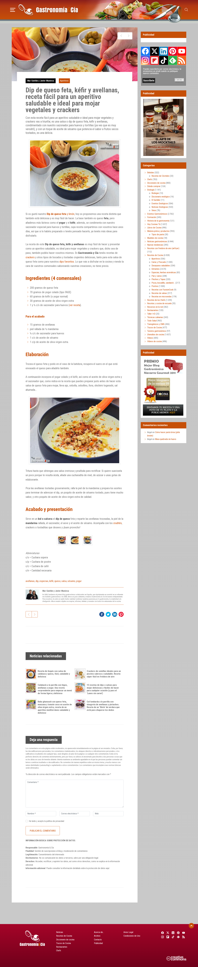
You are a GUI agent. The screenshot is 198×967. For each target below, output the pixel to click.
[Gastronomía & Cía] (48, 9)
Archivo (97, 936)
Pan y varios (157, 276)
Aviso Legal (128, 932)
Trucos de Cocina (154, 327)
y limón (60, 214)
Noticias (59, 932)
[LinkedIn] (173, 933)
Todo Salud (152, 320)
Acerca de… (99, 932)
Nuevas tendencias (155, 245)
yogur (79, 581)
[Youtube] (183, 933)
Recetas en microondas (161, 296)
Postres (155, 286)
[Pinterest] (178, 933)
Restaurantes (152, 310)
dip (37, 581)
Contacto (98, 939)
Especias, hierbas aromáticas (164, 272)
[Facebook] (162, 933)
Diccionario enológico (161, 196)
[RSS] (183, 937)
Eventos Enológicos (160, 203)
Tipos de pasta (158, 234)
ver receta (74, 305)
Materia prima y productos (158, 231)
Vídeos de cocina (154, 341)
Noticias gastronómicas (157, 241)
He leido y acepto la (46, 821)
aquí (107, 868)
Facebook (145, 51)
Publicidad (98, 943)
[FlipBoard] (167, 937)
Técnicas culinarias (155, 317)
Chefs (149, 179)
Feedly (172, 60)
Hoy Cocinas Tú (153, 224)
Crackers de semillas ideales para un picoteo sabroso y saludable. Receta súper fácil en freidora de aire (104, 674)
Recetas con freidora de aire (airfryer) (163, 248)
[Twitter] (167, 933)
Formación (151, 217)
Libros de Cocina (154, 227)
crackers (30, 257)
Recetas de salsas (159, 293)
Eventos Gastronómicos (157, 214)
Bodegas (155, 193)
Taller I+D (151, 314)
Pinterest (172, 51)
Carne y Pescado (159, 262)
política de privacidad (55, 821)
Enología (150, 189)
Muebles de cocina (155, 238)
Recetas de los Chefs (156, 300)
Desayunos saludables (161, 265)
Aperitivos (64, 80)
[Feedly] (178, 937)
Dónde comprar (153, 186)
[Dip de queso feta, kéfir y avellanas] (62, 540)
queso (57, 581)
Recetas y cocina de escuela (159, 303)
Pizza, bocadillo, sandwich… (163, 283)
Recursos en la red (155, 307)
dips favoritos (66, 261)
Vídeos (150, 338)
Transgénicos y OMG (155, 324)
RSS (181, 60)
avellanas (30, 581)
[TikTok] (173, 937)
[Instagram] (162, 937)
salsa (64, 581)
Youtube (181, 51)
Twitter (154, 51)
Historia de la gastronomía (158, 220)
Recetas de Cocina (155, 255)
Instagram (145, 60)
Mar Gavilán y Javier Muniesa (40, 80)
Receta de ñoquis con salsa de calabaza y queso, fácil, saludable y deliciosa (54, 674)
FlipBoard (154, 60)
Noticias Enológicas (160, 207)
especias (43, 581)
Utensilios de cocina (155, 334)
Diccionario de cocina (156, 183)
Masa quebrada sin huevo (165, 439)
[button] (12, 9)
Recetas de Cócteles (160, 176)
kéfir (51, 581)
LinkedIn (163, 51)
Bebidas (150, 172)
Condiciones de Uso (132, 936)
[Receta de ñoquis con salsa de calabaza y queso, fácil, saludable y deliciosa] (32, 673)
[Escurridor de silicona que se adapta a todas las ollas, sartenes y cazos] (121, 35)
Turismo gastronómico (156, 331)
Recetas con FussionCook (162, 289)
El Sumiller (156, 200)
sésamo (71, 581)
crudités (117, 523)
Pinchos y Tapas (158, 279)
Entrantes (155, 269)
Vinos (154, 210)
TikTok (163, 60)
